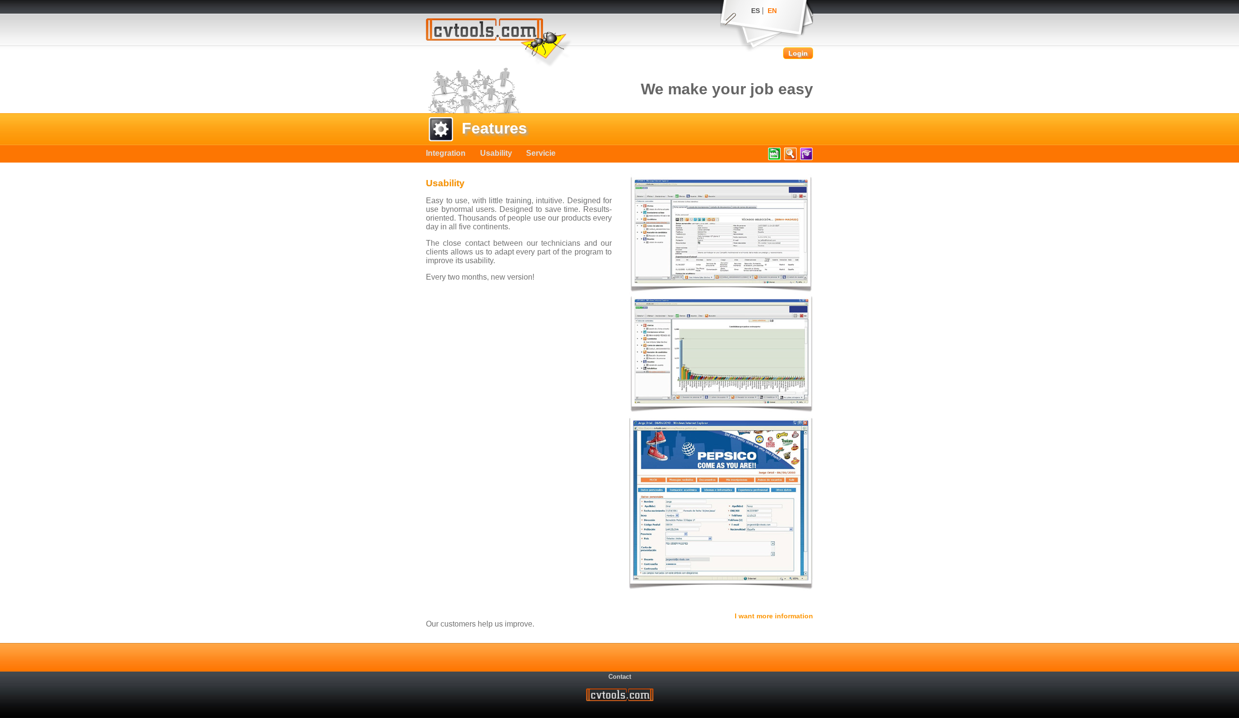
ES (755, 11)
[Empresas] (775, 160)
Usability (496, 153)
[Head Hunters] (790, 160)
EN (772, 11)
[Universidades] (806, 160)
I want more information (774, 616)
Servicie (541, 153)
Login (798, 53)
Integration (446, 153)
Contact (619, 676)
